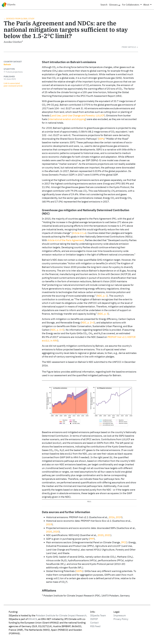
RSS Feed (95, 626)
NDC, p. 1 (102, 295)
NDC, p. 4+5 (57, 329)
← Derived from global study (19, 18)
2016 (112, 517)
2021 (108, 535)
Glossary (113, 4)
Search (103, 4)
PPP (92, 538)
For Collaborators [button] (131, 4)
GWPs (79, 571)
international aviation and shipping (67, 119)
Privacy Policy (120, 619)
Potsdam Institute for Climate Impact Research (61, 615)
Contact (94, 622)
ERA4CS (32, 619)
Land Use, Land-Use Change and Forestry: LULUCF (77, 115)
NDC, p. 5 (103, 313)
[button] (130, 47)
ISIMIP (94, 619)
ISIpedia (11, 4)
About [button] (146, 4)
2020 (49, 531)
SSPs (101, 138)
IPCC (123, 542)
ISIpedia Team (98, 615)
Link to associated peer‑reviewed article (13, 84)
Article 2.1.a (79, 232)
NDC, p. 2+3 (88, 322)
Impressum (119, 615)
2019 (119, 517)
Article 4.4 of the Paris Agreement (65, 240)
